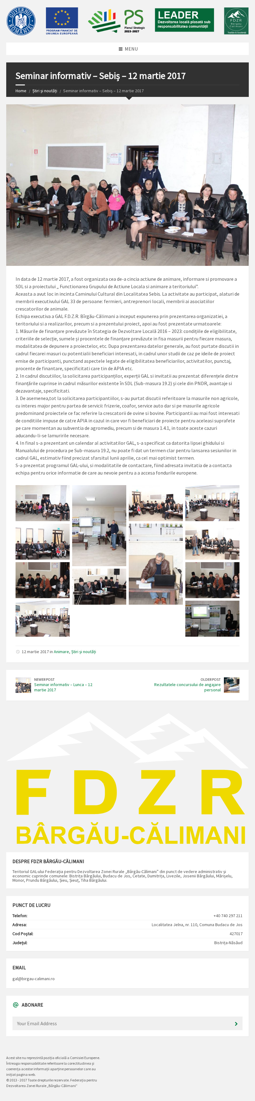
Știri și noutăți (44, 90)
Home (21, 90)
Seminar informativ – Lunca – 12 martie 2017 (63, 687)
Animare (61, 651)
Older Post (211, 679)
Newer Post (44, 679)
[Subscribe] (236, 1024)
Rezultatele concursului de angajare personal (187, 687)
